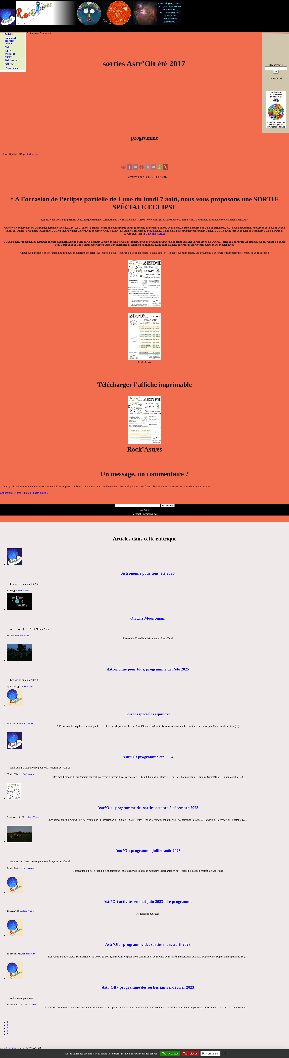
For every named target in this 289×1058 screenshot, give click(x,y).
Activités (9, 34)
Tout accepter (170, 1053)
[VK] (153, 168)
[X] (165, 168)
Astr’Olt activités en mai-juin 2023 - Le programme (148, 901)
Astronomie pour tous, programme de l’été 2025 (148, 669)
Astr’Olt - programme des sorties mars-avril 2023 (147, 944)
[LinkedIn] (135, 168)
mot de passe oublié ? (36, 492)
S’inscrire (19, 492)
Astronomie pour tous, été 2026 (148, 573)
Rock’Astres (32, 154)
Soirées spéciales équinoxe (147, 714)
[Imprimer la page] (141, 168)
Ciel (7, 47)
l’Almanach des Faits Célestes (11, 41)
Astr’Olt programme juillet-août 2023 (147, 850)
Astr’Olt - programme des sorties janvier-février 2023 (148, 987)
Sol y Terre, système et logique (10, 54)
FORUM (9, 64)
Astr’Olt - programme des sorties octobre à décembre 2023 (147, 808)
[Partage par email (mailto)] (123, 168)
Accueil (3, 1048)
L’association (11, 68)
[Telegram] (147, 168)
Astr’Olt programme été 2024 (147, 757)
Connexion (6, 492)
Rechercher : (276, 64)
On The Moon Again (147, 618)
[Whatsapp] (159, 168)
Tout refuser (190, 1053)
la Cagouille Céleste (154, 233)
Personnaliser (210, 1053)
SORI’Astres (11, 60)
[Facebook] (129, 168)
